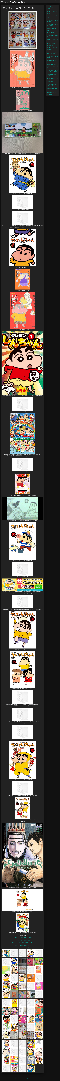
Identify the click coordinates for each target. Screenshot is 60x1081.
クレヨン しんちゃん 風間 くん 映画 (22, 937)
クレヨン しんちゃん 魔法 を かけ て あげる (22, 942)
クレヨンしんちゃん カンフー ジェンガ (52, 84)
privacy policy (17, 1078)
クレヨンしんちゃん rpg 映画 (51, 29)
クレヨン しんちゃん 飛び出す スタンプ (22, 945)
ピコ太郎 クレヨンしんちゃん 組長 (52, 93)
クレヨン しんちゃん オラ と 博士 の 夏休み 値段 (52, 66)
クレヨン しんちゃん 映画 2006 (52, 20)
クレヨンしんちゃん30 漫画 (52, 89)
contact (9, 1078)
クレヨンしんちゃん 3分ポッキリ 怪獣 (52, 25)
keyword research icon (52, 16)
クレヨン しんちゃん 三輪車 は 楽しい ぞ (52, 52)
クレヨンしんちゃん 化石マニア (52, 12)
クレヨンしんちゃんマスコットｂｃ (52, 35)
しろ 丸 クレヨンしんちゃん (52, 40)
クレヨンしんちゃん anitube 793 (51, 44)
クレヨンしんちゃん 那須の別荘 (52, 48)
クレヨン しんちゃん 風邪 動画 (22, 940)
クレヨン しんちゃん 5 (52, 32)
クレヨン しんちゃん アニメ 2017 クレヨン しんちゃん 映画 (52, 80)
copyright (26, 1078)
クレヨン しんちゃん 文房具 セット (52, 56)
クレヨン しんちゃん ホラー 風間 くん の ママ (52, 70)
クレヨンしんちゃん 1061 (22, 948)
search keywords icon (51, 61)
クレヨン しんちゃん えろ (13, 2)
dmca (2, 1078)
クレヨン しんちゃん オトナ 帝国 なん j (52, 75)
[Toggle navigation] (57, 1)
